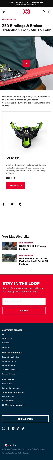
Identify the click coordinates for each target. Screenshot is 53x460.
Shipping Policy (9, 361)
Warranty (6, 347)
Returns (5, 343)
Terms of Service (9, 370)
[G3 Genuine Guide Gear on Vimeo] (22, 428)
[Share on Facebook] (5, 204)
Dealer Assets (8, 401)
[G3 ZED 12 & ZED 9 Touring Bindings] (9, 246)
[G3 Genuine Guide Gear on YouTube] (13, 428)
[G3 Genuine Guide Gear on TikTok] (17, 428)
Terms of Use (7, 453)
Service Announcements (13, 392)
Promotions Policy (10, 357)
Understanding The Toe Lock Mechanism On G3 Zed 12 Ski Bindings (33, 261)
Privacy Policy (8, 374)
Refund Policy (8, 365)
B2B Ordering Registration (14, 405)
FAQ (4, 334)
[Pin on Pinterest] (22, 204)
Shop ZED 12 (16, 186)
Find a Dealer (8, 384)
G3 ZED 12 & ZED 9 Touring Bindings (32, 247)
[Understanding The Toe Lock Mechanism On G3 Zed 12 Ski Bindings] (9, 258)
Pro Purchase (8, 397)
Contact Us (7, 339)
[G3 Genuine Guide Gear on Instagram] (3, 428)
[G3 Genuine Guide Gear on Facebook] (8, 428)
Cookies (26, 453)
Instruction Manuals (11, 388)
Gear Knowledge (9, 20)
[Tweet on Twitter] (14, 204)
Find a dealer (25, 419)
